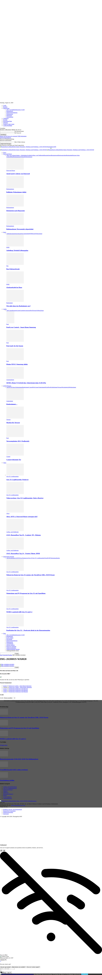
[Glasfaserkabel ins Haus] (15, 283)
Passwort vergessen (11, 646)
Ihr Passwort (18, 133)
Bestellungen (9, 636)
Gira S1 (30, 558)
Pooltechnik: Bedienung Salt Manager (18, 688)
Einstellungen (84, 974)
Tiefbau (38, 310)
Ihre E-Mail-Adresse (20, 142)
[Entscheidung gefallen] (4, 777)
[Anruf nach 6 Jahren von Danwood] (15, 169)
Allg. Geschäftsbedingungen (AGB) (15, 109)
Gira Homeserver (24, 558)
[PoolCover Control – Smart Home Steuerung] (10, 323)
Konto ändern (9, 637)
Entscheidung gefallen (7, 780)
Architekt (29, 155)
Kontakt (5, 119)
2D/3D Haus (12, 387)
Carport (10, 310)
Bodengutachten (62, 155)
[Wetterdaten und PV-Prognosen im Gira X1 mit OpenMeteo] (15, 589)
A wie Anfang (12, 155)
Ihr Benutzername (19, 131)
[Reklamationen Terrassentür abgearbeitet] (15, 224)
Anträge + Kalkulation (21, 155)
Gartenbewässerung (25, 310)
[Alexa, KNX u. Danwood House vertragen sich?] (15, 512)
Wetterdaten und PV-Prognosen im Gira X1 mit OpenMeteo (26, 593)
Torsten (5, 686)
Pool (31, 310)
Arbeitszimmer (18, 387)
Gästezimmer (41, 387)
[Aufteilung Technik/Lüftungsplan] (15, 246)
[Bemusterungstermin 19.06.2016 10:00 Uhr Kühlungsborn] (4, 756)
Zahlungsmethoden (11, 648)
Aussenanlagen (10, 379)
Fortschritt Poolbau (7, 655)
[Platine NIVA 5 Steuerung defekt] (15, 359)
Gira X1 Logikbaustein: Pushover (17, 479)
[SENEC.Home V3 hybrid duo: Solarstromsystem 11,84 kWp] (15, 378)
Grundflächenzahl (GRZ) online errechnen (14, 770)
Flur (22, 233)
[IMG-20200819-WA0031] (7, 666)
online (3, 745)
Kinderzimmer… (11, 404)
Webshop (5, 122)
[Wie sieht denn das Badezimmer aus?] (15, 301)
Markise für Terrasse (13, 422)
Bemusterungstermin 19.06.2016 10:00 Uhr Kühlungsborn (19, 759)
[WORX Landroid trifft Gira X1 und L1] (15, 607)
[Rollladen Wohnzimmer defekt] (15, 187)
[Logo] (23, 149)
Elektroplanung (28, 156)
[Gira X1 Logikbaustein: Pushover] (15, 475)
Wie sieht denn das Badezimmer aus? (18, 306)
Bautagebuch (9, 111)
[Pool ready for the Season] (15, 341)
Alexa (7, 513)
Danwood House (7, 154)
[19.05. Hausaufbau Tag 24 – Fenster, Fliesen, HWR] (15, 549)
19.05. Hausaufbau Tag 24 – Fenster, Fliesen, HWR (23, 553)
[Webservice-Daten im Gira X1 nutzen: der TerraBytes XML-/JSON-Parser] (15, 570)
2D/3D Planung (7, 386)
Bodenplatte (69, 155)
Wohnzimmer (38, 233)
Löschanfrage (9, 117)
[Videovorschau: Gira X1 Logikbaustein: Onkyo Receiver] (15, 493)
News (4, 152)
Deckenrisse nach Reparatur (15, 210)
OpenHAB (47, 558)
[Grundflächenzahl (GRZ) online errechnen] (4, 766)
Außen (5, 309)
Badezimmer (12, 233)
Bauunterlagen (47, 155)
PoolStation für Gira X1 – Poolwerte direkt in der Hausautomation (28, 630)
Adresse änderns (10, 645)
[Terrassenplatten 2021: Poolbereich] (15, 436)
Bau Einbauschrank (13, 269)
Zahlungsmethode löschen (13, 649)
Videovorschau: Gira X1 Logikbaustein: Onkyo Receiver (24, 498)
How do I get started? (6, 967)
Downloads (9, 639)
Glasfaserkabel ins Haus (14, 287)
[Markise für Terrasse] (15, 418)
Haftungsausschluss (8, 812)
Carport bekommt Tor (13, 459)
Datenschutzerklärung (11, 112)
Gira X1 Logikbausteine (12, 476)
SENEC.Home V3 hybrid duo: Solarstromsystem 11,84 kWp (26, 383)
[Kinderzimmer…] (15, 399)
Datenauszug (9, 114)
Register (5, 107)
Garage (18, 310)
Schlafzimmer (54, 387)
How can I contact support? (33, 967)
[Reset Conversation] (1, 851)
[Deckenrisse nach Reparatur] (15, 206)
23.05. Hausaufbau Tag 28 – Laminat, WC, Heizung (23, 535)
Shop (4, 633)
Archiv (2, 698)
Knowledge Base (7, 121)
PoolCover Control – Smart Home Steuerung (21, 327)
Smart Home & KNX (8, 556)
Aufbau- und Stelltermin (38, 155)
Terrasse (35, 310)
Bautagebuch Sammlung (9, 811)
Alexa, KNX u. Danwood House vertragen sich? (22, 516)
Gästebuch (6, 118)
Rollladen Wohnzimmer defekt (16, 192)
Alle (7, 155)
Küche (33, 233)
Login (4, 105)
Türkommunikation (55, 558)
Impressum (9, 115)
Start (1, 655)
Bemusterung (54, 155)
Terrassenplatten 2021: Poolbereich (17, 441)
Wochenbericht (65, 387)
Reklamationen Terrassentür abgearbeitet (19, 229)
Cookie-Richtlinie (7, 125)
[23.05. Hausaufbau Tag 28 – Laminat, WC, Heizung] (15, 530)
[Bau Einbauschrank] (15, 264)
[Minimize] (4, 851)
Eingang (14, 310)
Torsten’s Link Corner (8, 124)
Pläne (11, 156)
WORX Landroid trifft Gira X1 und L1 (19, 612)
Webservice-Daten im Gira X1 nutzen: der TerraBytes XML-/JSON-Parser (30, 575)
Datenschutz (6, 108)
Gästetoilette (26, 233)
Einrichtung (18, 233)
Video (4, 462)
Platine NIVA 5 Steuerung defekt (17, 364)
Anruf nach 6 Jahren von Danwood (18, 173)
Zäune (42, 310)
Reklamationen (17, 156)
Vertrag (22, 156)
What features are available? (18, 967)
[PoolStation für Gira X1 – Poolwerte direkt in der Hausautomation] (15, 626)
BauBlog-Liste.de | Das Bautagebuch (12, 809)
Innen (4, 232)
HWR (30, 233)
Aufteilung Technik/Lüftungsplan (17, 250)
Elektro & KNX (16, 558)
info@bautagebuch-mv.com (18, 805)
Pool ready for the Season (14, 346)
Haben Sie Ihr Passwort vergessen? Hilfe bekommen (13, 136)
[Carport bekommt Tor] (15, 455)
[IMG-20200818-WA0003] (7, 664)
